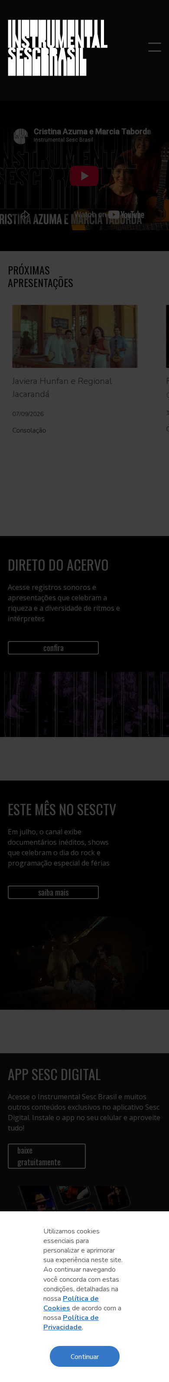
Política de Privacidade (71, 1322)
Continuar (85, 1356)
